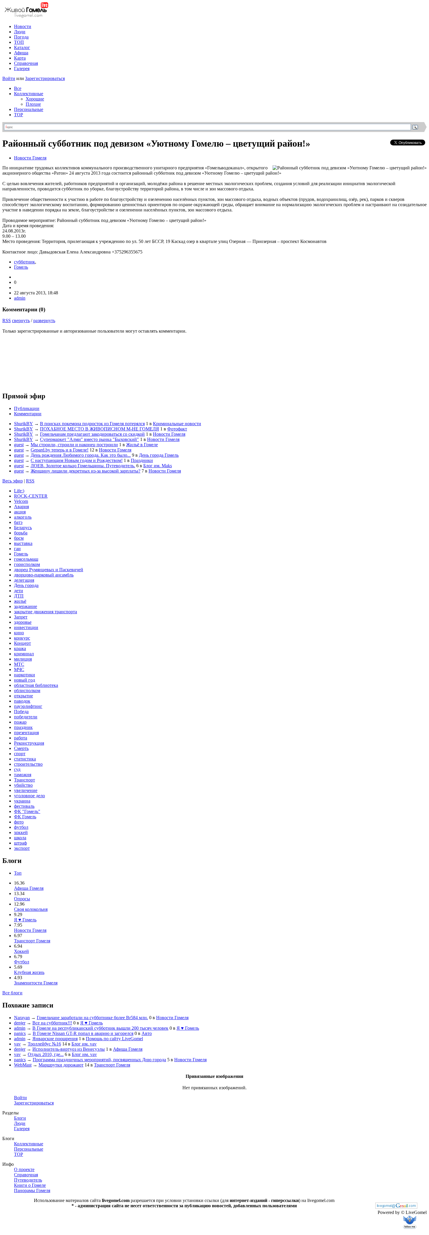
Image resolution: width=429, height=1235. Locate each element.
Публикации (26, 408)
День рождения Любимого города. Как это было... (81, 455)
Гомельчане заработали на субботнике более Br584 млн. (92, 1017)
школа (20, 837)
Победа (21, 711)
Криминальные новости (177, 423)
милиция (23, 658)
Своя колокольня (31, 909)
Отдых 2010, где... (46, 1054)
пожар (20, 722)
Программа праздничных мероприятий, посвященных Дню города (99, 1059)
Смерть (21, 748)
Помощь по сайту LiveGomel (114, 1038)
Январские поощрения (55, 1038)
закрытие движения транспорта (45, 611)
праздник (23, 727)
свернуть (21, 320)
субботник (24, 261)
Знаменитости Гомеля (35, 982)
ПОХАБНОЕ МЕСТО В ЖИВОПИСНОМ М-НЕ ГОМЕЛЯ (99, 428)
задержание (25, 606)
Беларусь (23, 527)
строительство (28, 764)
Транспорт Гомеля (32, 940)
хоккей (21, 832)
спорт (19, 753)
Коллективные (28, 93)
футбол (21, 827)
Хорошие (35, 98)
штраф (20, 842)
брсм (19, 538)
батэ (18, 522)
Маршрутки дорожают (61, 1064)
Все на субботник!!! (52, 1022)
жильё (20, 601)
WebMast (23, 1064)
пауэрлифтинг (28, 706)
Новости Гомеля (30, 157)
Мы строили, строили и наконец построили (74, 444)
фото (19, 821)
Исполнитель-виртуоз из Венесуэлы (68, 1049)
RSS (6, 320)
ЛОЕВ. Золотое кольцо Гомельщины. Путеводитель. (83, 465)
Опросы (22, 898)
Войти (8, 78)
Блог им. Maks (157, 465)
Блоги (20, 1118)
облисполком (27, 690)
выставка (23, 543)
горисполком (27, 564)
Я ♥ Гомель (25, 919)
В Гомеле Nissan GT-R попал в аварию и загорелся (83, 1033)
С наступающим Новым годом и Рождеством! (77, 460)
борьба (20, 532)
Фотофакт (177, 428)
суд (17, 769)
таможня (22, 774)
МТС (19, 664)
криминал (24, 653)
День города (26, 585)
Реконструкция (29, 743)
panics (20, 1033)
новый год (24, 680)
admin (19, 298)
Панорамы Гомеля (32, 1190)
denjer (19, 1022)
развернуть (44, 320)
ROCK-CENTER (31, 496)
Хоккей (21, 951)
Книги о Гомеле (30, 1185)
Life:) (19, 490)
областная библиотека (36, 685)
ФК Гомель (25, 816)
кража (20, 648)
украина (22, 800)
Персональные (28, 109)
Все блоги (12, 992)
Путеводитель (28, 1179)
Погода (21, 36)
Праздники (142, 460)
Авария (21, 506)
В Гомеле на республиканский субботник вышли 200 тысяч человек (100, 1028)
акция (20, 511)
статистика (25, 758)
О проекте (24, 1169)
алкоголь (23, 517)
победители (25, 716)
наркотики (24, 674)
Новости (22, 26)
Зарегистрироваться (45, 78)
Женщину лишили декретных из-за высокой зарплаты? (85, 470)
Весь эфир (12, 480)
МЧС (19, 669)
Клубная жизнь (29, 972)
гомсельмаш (26, 559)
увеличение (25, 790)
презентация (26, 732)
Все (17, 88)
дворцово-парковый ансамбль (44, 574)
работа (20, 737)
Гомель (21, 267)
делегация (24, 580)
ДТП (19, 595)
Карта (20, 57)
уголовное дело (29, 795)
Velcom (21, 501)
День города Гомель (159, 455)
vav (17, 1043)
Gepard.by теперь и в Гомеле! (59, 449)
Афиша (21, 52)
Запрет (20, 616)
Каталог (22, 47)
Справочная (26, 63)
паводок (22, 701)
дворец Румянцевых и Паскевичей (48, 569)
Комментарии (27, 413)
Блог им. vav (84, 1043)
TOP (18, 114)
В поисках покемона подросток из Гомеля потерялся (92, 423)
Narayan (22, 1017)
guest (19, 444)
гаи (17, 548)
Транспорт (24, 779)
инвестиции (26, 627)
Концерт (22, 643)
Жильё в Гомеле (142, 444)
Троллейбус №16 (44, 1043)
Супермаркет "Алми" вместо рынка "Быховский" (89, 439)
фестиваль (24, 806)
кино (19, 632)
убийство (23, 785)
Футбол (21, 961)
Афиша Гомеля (28, 888)
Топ (18, 873)
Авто (147, 1033)
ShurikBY (23, 423)
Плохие (33, 104)
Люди (19, 31)
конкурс (22, 637)
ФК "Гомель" (27, 811)
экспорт (22, 848)
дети (18, 590)
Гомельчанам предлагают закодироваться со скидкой (92, 434)
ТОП (19, 42)
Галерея (21, 68)
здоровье (23, 622)
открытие (23, 695)
